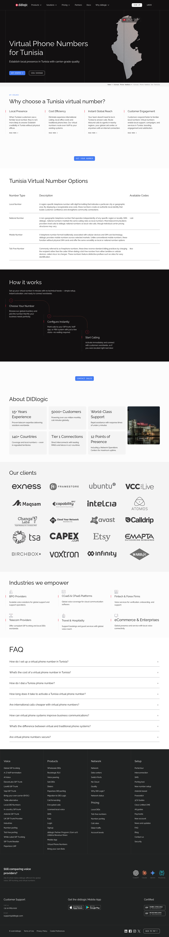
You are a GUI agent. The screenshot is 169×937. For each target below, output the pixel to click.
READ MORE (13, 133)
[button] (36, 5)
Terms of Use (29, 931)
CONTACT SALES (84, 378)
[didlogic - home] (22, 5)
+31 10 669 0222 (10, 908)
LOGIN (149, 5)
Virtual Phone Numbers (123, 85)
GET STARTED (18, 73)
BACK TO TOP (152, 931)
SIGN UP (137, 5)
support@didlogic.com (13, 916)
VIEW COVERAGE (37, 73)
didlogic (18, 931)
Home (110, 85)
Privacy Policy (42, 931)
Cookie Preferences (57, 931)
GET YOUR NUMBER (84, 158)
